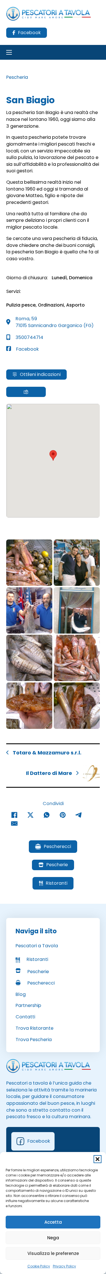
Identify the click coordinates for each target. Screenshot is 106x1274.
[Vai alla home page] (48, 14)
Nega (53, 1238)
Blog (21, 994)
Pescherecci (57, 846)
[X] (30, 815)
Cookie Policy (38, 1266)
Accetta (53, 1222)
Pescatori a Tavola (37, 945)
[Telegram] (79, 815)
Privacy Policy (64, 1266)
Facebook (29, 32)
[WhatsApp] (46, 815)
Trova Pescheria (34, 1039)
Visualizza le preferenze (53, 1253)
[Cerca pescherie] (26, 392)
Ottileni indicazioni (40, 374)
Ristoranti (56, 883)
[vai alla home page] (48, 1066)
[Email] (14, 823)
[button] (97, 1159)
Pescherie (57, 864)
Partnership (28, 1005)
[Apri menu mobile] (9, 52)
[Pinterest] (63, 815)
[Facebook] (14, 815)
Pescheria (17, 77)
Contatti (25, 1017)
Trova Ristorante (34, 1028)
